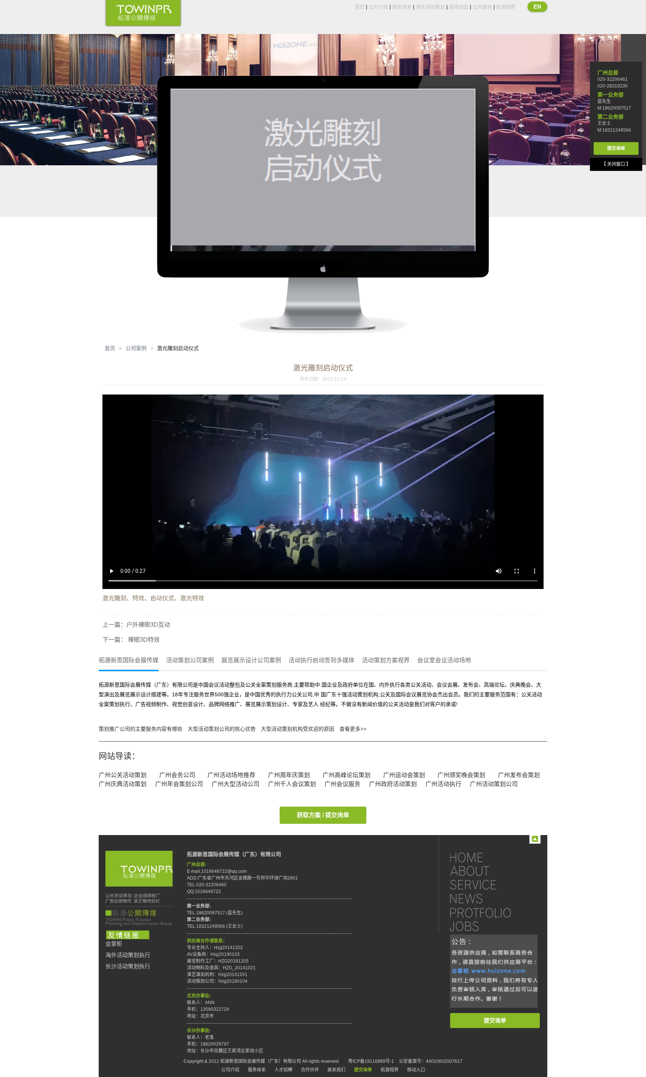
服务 (487, 885)
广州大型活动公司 (235, 784)
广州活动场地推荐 (231, 775)
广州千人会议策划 (292, 784)
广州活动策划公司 (494, 784)
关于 (487, 871)
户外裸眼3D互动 (148, 625)
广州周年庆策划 (289, 775)
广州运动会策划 (404, 775)
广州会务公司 (177, 775)
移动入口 (416, 1070)
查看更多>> (352, 729)
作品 (487, 912)
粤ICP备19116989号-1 (371, 1061)
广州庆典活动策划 (123, 784)
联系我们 (336, 1070)
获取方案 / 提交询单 (323, 815)
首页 (359, 7)
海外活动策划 (430, 7)
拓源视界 (506, 7)
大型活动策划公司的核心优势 (222, 729)
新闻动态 (458, 7)
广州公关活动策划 (123, 775)
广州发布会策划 (519, 775)
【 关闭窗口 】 (616, 164)
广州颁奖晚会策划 (461, 775)
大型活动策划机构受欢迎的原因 (297, 729)
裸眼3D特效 (143, 639)
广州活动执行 (443, 784)
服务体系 (402, 7)
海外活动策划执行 (127, 955)
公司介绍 (378, 7)
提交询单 (495, 1020)
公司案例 (482, 7)
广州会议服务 (342, 784)
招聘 (487, 926)
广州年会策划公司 (179, 784)
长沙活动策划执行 (127, 966)
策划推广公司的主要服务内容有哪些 (140, 729)
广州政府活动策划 (393, 784)
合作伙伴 (310, 1070)
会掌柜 (113, 944)
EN (537, 6)
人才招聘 (283, 1070)
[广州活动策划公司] (143, 13)
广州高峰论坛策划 (346, 775)
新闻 (487, 898)
